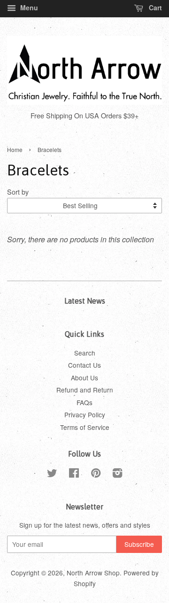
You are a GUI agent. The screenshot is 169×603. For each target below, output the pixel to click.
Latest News (84, 301)
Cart (154, 7)
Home (15, 149)
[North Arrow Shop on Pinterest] (96, 474)
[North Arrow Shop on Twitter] (52, 474)
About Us (84, 377)
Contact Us (84, 365)
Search (84, 352)
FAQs (84, 402)
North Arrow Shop (93, 572)
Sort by (18, 191)
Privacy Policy (84, 414)
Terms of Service (84, 427)
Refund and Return (84, 389)
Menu (28, 7)
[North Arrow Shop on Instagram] (117, 474)
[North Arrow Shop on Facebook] (74, 474)
